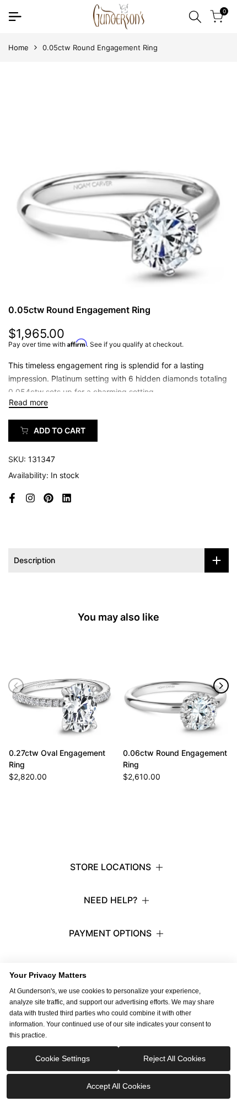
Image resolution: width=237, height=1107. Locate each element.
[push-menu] (14, 17)
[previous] (16, 685)
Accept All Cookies (118, 1086)
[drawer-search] (195, 16)
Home (18, 47)
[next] (221, 685)
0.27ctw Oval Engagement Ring (57, 758)
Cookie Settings (62, 1058)
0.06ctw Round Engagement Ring (175, 758)
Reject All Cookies (174, 1058)
